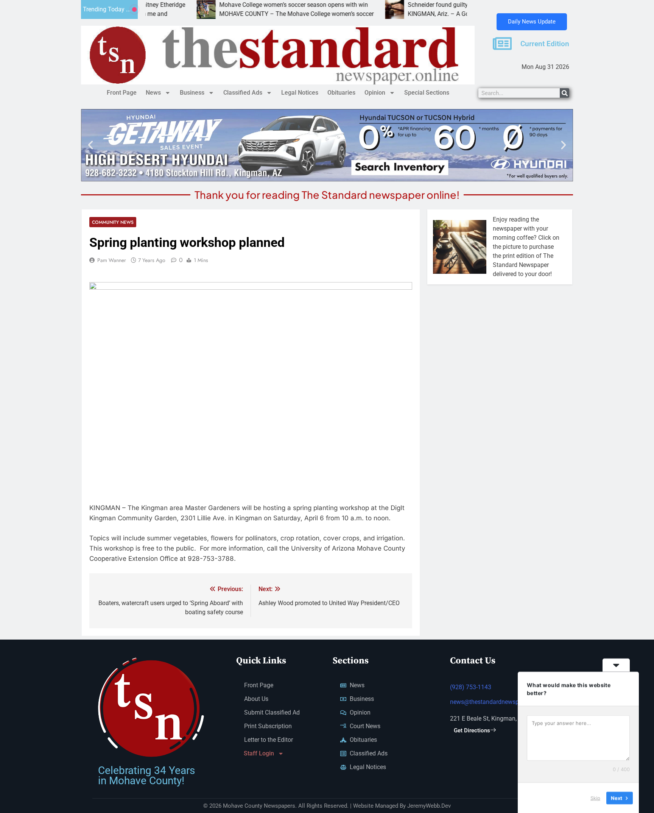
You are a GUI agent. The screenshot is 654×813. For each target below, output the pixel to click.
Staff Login (259, 753)
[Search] (564, 93)
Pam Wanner (111, 260)
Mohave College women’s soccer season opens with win (259, 4)
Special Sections (426, 92)
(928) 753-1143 (470, 687)
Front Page (122, 92)
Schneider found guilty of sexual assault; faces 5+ (440, 4)
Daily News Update (532, 21)
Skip (595, 797)
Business (192, 92)
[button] (90, 145)
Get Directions (472, 730)
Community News (113, 222)
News (153, 92)
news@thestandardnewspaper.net (495, 701)
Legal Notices (299, 92)
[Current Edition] (502, 43)
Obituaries (341, 92)
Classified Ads (242, 92)
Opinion (374, 92)
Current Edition (544, 44)
